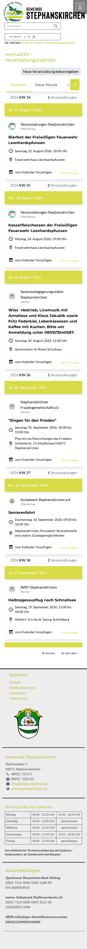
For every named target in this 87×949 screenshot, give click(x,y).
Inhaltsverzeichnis (22, 688)
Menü (80, 7)
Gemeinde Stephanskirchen (31, 757)
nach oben (71, 653)
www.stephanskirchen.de (29, 789)
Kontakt (14, 682)
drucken (50, 653)
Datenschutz (18, 698)
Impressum (17, 693)
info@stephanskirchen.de (29, 784)
